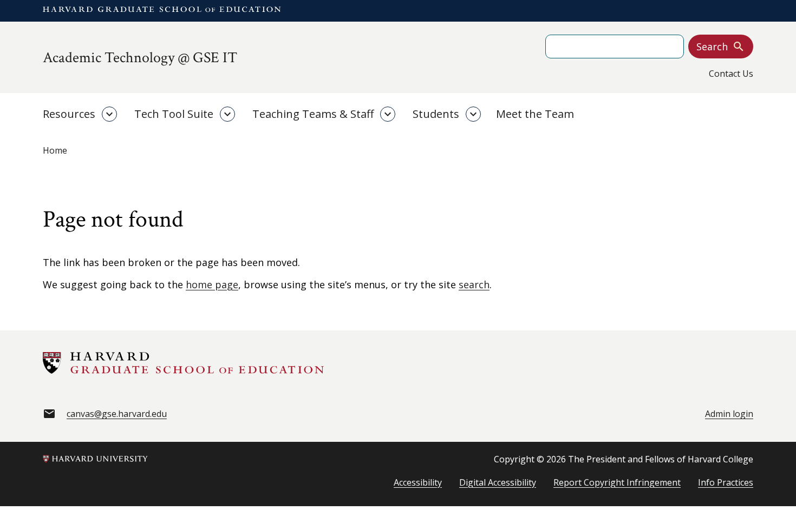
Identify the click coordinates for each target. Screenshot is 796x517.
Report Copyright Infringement (617, 482)
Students (436, 114)
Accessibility (418, 482)
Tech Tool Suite (173, 114)
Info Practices (725, 482)
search (474, 284)
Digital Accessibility (497, 482)
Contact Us (731, 73)
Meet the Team (535, 114)
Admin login (729, 414)
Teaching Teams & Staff (313, 114)
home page (212, 284)
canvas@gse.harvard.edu (117, 414)
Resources (69, 114)
